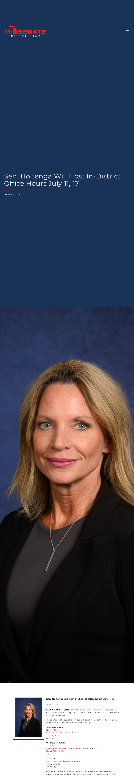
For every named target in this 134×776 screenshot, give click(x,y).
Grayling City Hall (54, 733)
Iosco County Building (56, 761)
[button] (127, 31)
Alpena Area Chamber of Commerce (63, 748)
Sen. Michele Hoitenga (80, 710)
